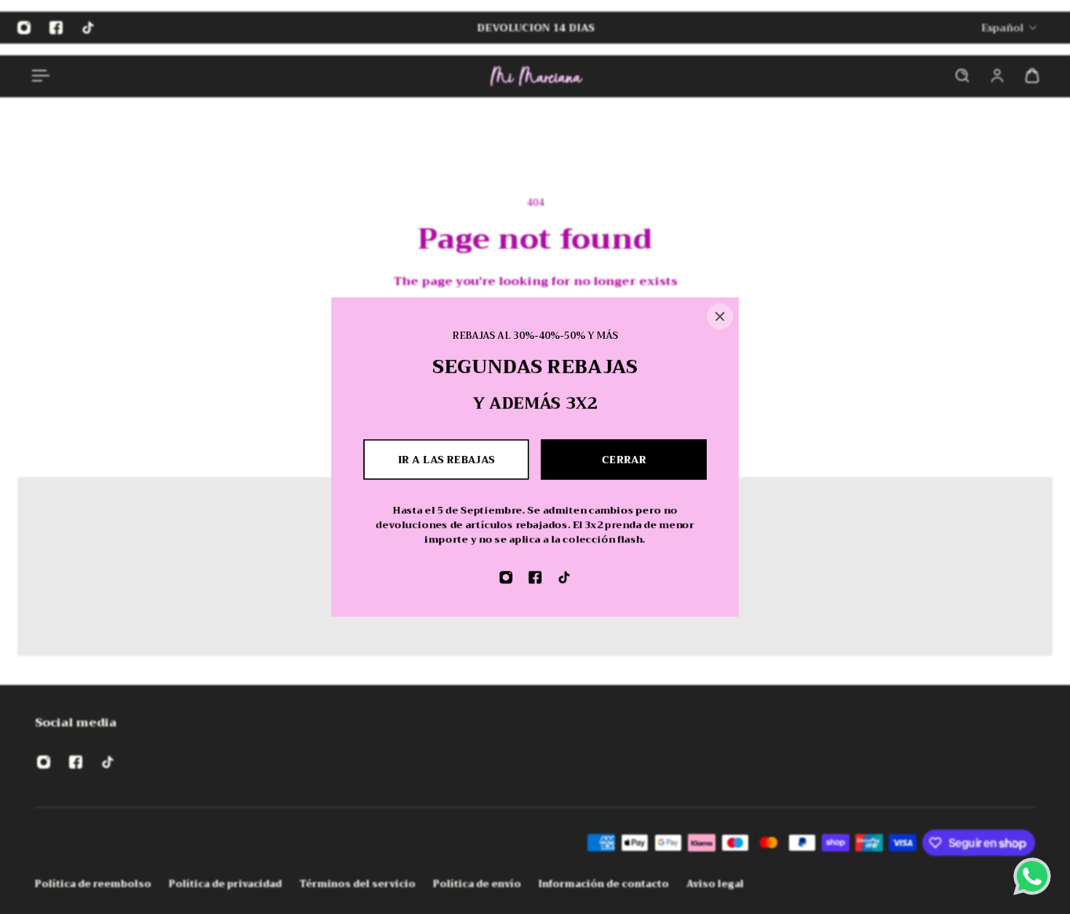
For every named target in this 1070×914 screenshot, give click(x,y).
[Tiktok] (564, 577)
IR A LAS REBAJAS (446, 459)
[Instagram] (506, 577)
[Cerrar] (720, 316)
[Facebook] (535, 577)
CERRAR (624, 459)
